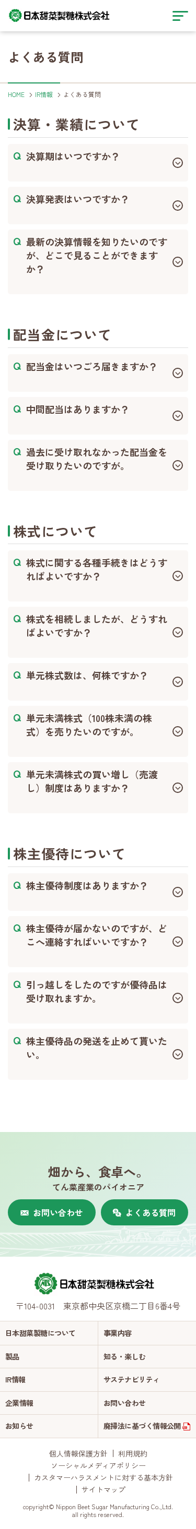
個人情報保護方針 (78, 1453)
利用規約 (132, 1453)
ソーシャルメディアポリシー (98, 1465)
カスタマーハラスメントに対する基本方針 (103, 1477)
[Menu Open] (180, 15)
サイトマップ (103, 1489)
